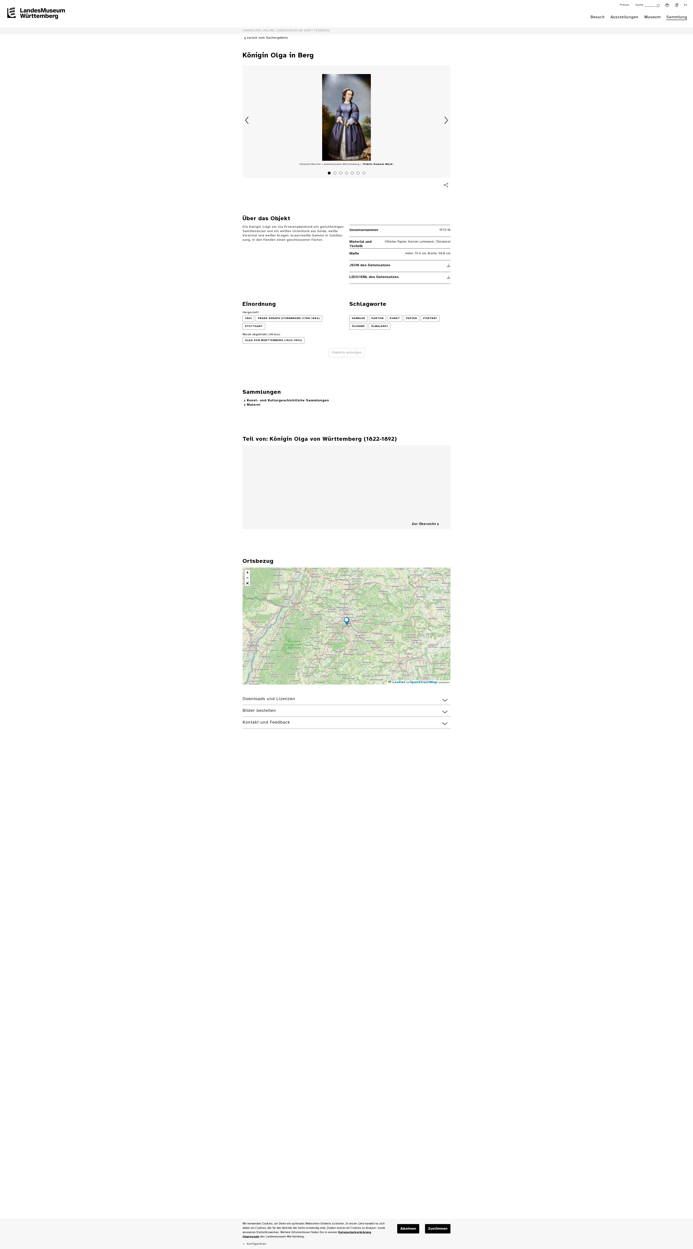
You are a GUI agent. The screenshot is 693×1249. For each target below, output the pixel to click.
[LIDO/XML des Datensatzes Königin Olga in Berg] (448, 277)
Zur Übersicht (424, 524)
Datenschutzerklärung (354, 1232)
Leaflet (398, 682)
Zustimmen (437, 1229)
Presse (624, 5)
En (685, 5)
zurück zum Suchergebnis (267, 38)
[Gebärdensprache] (676, 5)
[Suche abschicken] (658, 5)
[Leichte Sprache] (667, 5)
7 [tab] (364, 173)
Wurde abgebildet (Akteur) (261, 334)
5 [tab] (353, 173)
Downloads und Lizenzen (269, 699)
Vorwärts (446, 120)
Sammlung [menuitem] (676, 17)
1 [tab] (330, 173)
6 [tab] (358, 173)
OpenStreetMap (423, 682)
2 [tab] (335, 173)
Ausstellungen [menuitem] (624, 17)
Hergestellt (251, 312)
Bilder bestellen (259, 710)
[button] (346, 621)
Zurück (247, 120)
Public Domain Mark (377, 164)
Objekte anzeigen (347, 352)
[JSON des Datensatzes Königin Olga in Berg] (448, 265)
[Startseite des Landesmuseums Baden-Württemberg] (36, 15)
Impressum (251, 1236)
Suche (639, 5)
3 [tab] (341, 173)
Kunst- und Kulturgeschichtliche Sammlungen (288, 400)
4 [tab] (347, 173)
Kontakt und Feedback (266, 722)
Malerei (253, 405)
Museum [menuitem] (652, 17)
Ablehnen (408, 1229)
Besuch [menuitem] (597, 17)
